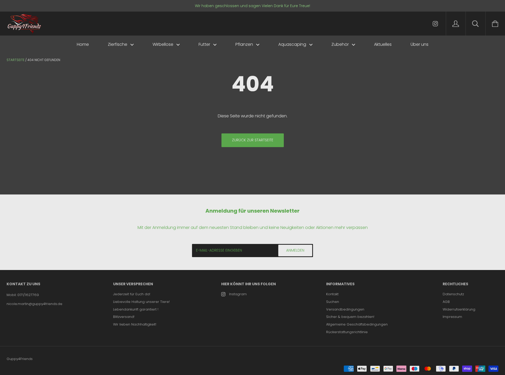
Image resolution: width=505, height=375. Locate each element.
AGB (446, 301)
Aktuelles (383, 44)
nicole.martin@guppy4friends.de (34, 303)
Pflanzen (244, 44)
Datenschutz (453, 294)
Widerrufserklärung (459, 309)
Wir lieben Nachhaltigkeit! (134, 324)
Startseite (15, 60)
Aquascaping (292, 44)
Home (83, 44)
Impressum (452, 316)
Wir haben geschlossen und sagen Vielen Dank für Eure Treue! (252, 5)
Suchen (332, 301)
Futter (205, 44)
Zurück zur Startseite (252, 140)
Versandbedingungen (345, 309)
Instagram (238, 294)
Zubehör (340, 44)
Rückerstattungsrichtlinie (347, 331)
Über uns (419, 44)
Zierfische (118, 44)
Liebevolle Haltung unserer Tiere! (141, 301)
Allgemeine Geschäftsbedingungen (357, 324)
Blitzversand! (123, 316)
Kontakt (332, 294)
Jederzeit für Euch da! (131, 294)
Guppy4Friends (20, 358)
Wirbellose (163, 44)
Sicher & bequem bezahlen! (350, 316)
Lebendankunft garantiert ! (135, 309)
